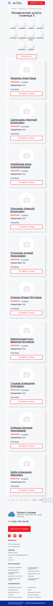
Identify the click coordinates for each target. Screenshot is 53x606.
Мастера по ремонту (34, 597)
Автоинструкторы (13, 592)
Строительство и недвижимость (33, 568)
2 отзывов (24, 301)
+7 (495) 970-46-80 (18, 522)
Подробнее (14, 89)
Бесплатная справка (19, 529)
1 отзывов (24, 82)
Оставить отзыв (26, 94)
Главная (13, 8)
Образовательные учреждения (33, 579)
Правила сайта (13, 552)
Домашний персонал (34, 592)
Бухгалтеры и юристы (15, 597)
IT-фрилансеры (13, 590)
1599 (40, 500)
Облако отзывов (19, 3)
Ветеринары (32, 587)
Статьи (10, 557)
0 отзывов (25, 259)
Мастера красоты (33, 594)
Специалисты (22, 8)
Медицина (31, 576)
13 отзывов (25, 126)
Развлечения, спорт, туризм (14, 579)
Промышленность (13, 570)
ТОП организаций (13, 544)
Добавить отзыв (36, 3)
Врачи (30, 590)
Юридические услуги (15, 587)
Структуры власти (33, 571)
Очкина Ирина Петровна (26, 297)
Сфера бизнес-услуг (34, 573)
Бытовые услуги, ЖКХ (15, 576)
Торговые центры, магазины (13, 573)
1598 (34, 500)
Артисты (11, 594)
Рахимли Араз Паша (23, 78)
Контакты (11, 560)
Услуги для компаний (14, 567)
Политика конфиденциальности (18, 555)
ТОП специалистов (14, 546)
